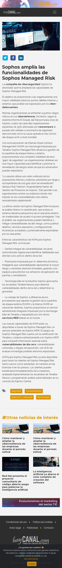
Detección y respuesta (22, 397)
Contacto (49, 527)
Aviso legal (15, 527)
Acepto (31, 564)
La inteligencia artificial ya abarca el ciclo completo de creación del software (46, 477)
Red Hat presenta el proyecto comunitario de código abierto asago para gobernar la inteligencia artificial (15, 483)
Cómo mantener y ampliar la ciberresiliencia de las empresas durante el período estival (14, 445)
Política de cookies (43, 522)
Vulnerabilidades (34, 391)
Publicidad (32, 527)
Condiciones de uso (16, 522)
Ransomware (43, 397)
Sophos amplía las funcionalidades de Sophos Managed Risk (28, 72)
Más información (31, 558)
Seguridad (16, 391)
